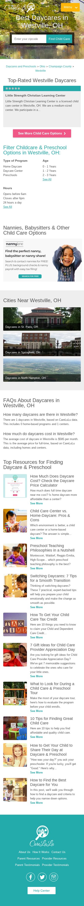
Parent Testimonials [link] (27, 865)
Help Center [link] (41, 890)
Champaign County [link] (60, 66)
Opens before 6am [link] (14, 194)
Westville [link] (40, 70)
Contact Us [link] (58, 852)
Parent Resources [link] (28, 858)
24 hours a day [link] (12, 202)
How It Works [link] (41, 852)
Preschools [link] (10, 175)
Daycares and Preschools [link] (21, 66)
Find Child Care (59, 39)
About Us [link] (24, 852)
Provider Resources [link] (54, 858)
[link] (22, 12)
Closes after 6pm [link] (14, 198)
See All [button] (47, 179)
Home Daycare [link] (12, 166)
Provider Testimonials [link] (55, 865)
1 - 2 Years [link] (49, 170)
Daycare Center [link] (13, 170)
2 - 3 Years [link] (49, 175)
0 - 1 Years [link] (49, 166)
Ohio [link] (42, 66)
